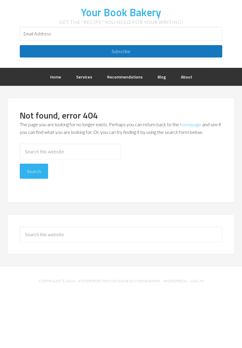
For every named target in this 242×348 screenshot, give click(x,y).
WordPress (175, 281)
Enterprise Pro (94, 281)
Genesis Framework (139, 281)
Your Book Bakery (121, 12)
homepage (190, 124)
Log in (197, 281)
